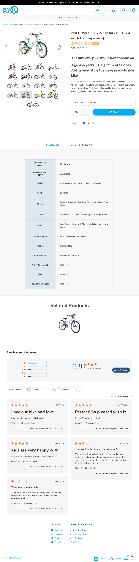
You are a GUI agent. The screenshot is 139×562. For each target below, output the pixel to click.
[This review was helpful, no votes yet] (56, 428)
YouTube (58, 542)
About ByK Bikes (76, 538)
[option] (33, 45)
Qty (76, 112)
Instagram (59, 534)
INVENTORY (73, 18)
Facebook (58, 530)
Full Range (13, 24)
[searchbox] (16, 389)
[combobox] (44, 389)
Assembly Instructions (78, 534)
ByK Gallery (74, 542)
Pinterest (58, 538)
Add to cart (114, 112)
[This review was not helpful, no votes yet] (61, 428)
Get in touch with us (78, 530)
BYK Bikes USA (11, 558)
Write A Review (121, 370)
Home (61, 18)
